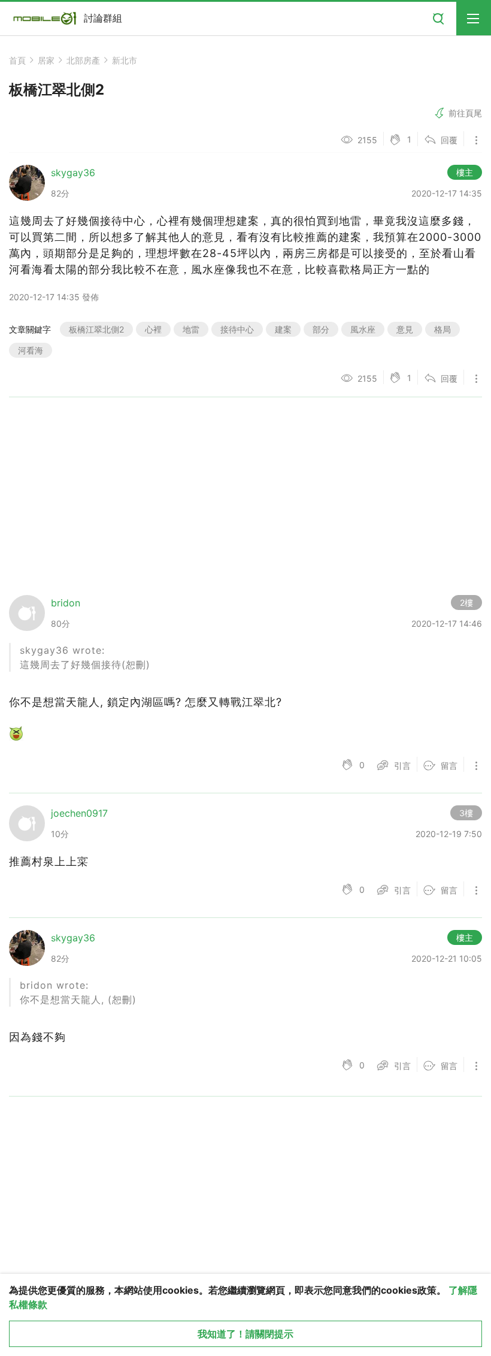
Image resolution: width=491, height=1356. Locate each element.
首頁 (17, 60)
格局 (442, 329)
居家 (46, 60)
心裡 (153, 329)
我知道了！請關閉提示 (245, 1334)
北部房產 (83, 60)
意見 (404, 329)
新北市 (124, 60)
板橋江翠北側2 (96, 329)
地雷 (191, 329)
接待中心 (237, 329)
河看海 (30, 350)
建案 (283, 329)
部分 (321, 329)
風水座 (362, 329)
